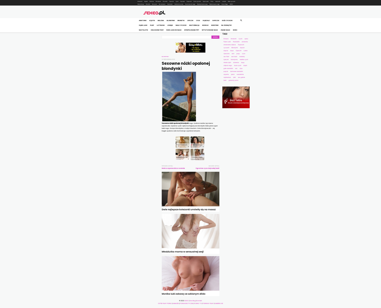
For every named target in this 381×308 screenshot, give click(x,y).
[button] (241, 21)
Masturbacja (141, 4)
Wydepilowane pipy (202, 4)
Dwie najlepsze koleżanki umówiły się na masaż (189, 209)
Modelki (148, 4)
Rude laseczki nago (190, 4)
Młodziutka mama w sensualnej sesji (183, 251)
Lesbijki (224, 1)
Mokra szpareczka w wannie (173, 168)
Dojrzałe (182, 1)
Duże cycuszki (197, 1)
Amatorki (140, 1)
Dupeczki (189, 1)
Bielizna (152, 1)
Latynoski (217, 1)
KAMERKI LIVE (219, 303)
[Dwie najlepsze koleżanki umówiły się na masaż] (190, 189)
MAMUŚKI (176, 303)
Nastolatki (170, 4)
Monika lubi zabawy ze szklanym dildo (183, 293)
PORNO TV (197, 303)
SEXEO (231, 4)
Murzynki (154, 4)
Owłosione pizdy (178, 4)
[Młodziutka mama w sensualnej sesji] (190, 231)
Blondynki (158, 1)
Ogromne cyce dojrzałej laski (207, 168)
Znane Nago (224, 4)
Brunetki (165, 1)
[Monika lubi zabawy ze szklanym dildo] (190, 273)
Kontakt (199, 301)
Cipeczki (171, 1)
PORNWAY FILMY (208, 303)
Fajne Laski (206, 1)
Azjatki (146, 1)
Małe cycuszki (231, 1)
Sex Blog (192, 301)
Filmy (211, 1)
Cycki (177, 1)
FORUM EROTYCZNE (186, 303)
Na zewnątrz (162, 4)
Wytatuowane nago (214, 4)
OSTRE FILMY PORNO (165, 303)
